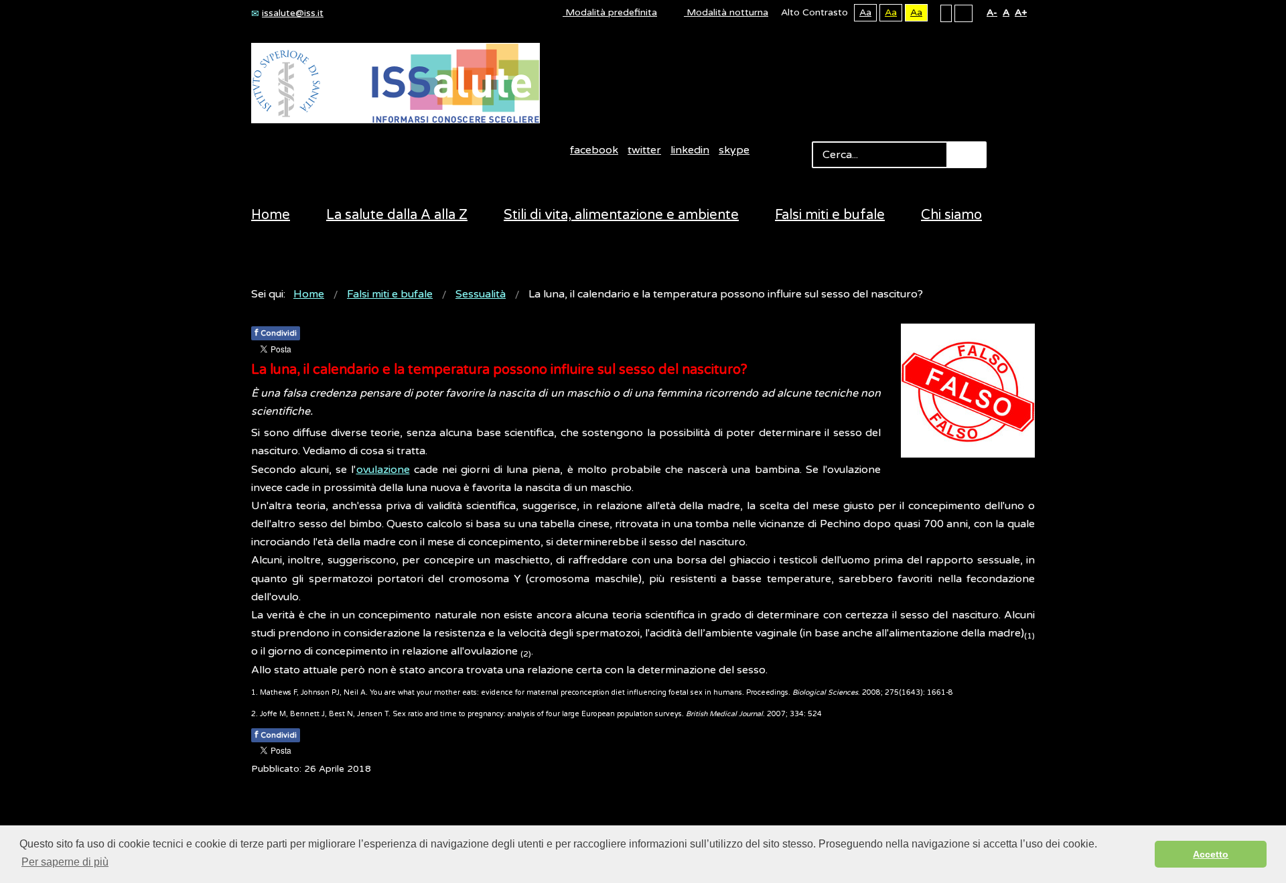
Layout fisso (946, 12)
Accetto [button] (1210, 854)
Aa (865, 12)
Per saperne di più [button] (65, 862)
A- (992, 12)
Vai (966, 154)
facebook (594, 150)
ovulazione (383, 469)
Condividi (276, 332)
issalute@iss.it (293, 13)
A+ (1021, 12)
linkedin (689, 150)
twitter (644, 150)
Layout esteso (963, 12)
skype (734, 150)
